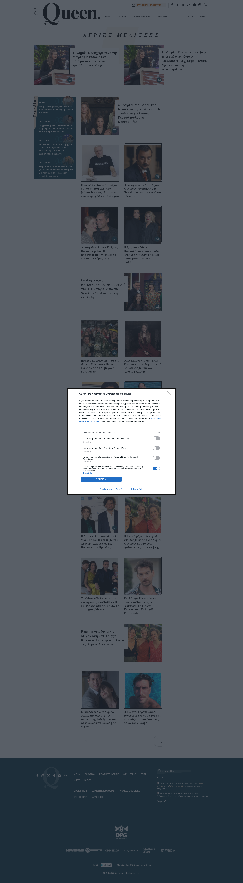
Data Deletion (106, 489)
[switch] (156, 438)
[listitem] (121, 432)
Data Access (121, 489)
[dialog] (121, 441)
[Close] (170, 394)
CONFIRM (101, 479)
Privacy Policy (137, 489)
